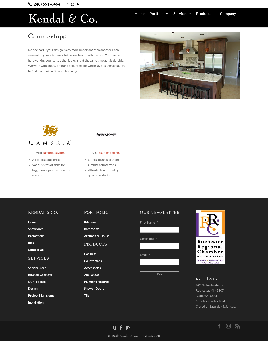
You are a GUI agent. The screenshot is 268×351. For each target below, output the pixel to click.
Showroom (35, 229)
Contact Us (36, 249)
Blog (31, 242)
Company (228, 14)
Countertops (93, 261)
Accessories (92, 268)
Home (140, 14)
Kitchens (90, 222)
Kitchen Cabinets (40, 274)
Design (33, 288)
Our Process (37, 281)
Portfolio (157, 14)
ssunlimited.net (109, 152)
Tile (86, 295)
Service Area (37, 268)
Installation (36, 302)
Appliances (91, 274)
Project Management (42, 295)
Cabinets (90, 254)
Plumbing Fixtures (96, 281)
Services (180, 14)
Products (203, 14)
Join (159, 274)
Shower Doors (94, 288)
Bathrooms (91, 229)
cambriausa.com (54, 152)
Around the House (96, 236)
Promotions (36, 236)
